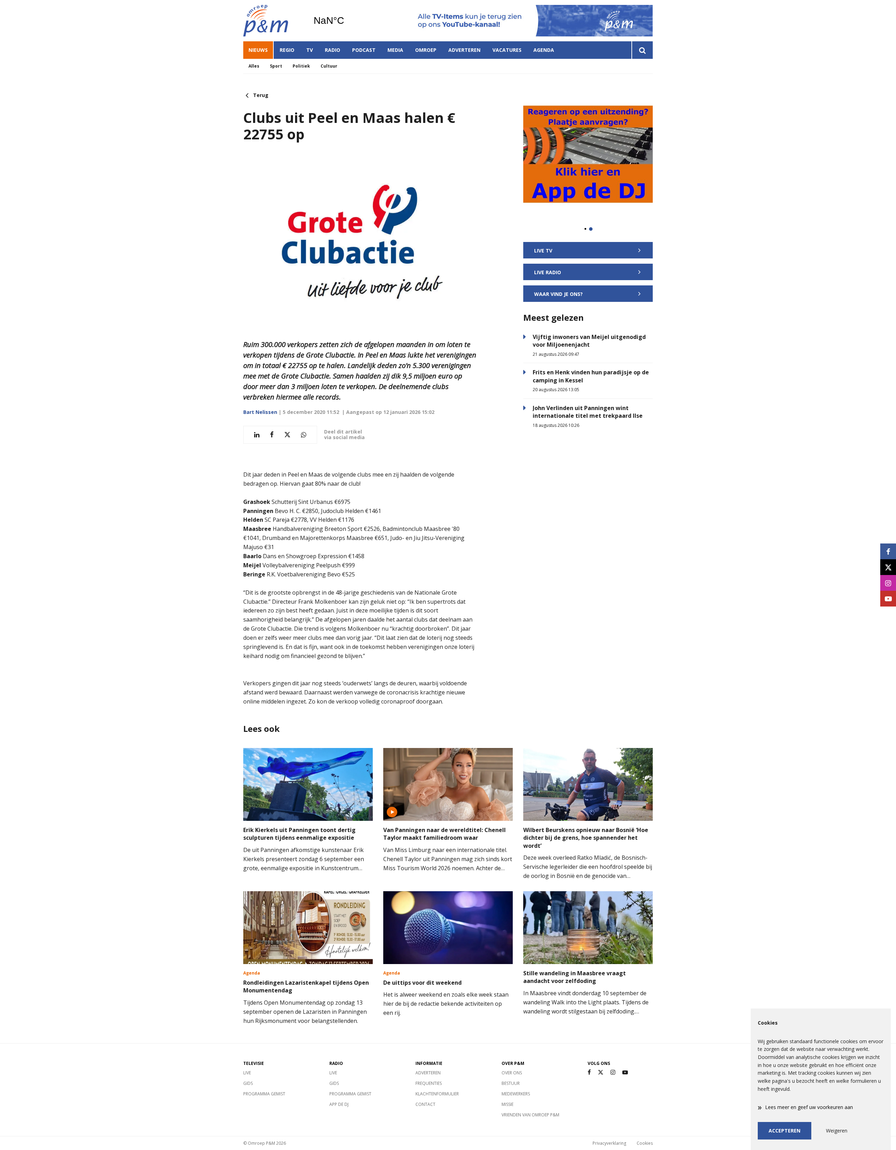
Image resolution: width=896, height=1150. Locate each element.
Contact (425, 1104)
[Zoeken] (642, 50)
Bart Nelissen (260, 412)
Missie (507, 1104)
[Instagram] (612, 1072)
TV (309, 50)
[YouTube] (625, 1072)
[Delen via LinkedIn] (257, 434)
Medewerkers (516, 1094)
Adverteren (464, 50)
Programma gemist (264, 1094)
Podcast (364, 50)
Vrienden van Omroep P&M (530, 1115)
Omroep (425, 50)
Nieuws (258, 50)
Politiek (301, 66)
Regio (287, 50)
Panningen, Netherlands (346, 21)
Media (395, 50)
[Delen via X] (287, 434)
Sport (276, 66)
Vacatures (507, 50)
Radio (332, 50)
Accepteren (784, 1130)
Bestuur (511, 1083)
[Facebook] (589, 1072)
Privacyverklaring (609, 1143)
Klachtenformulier (437, 1094)
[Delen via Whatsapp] (304, 434)
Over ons (512, 1073)
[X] (600, 1072)
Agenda (543, 50)
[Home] (273, 20)
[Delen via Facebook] (272, 434)
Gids (248, 1083)
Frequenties (428, 1083)
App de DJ (339, 1104)
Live (247, 1073)
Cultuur (329, 66)
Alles (253, 66)
